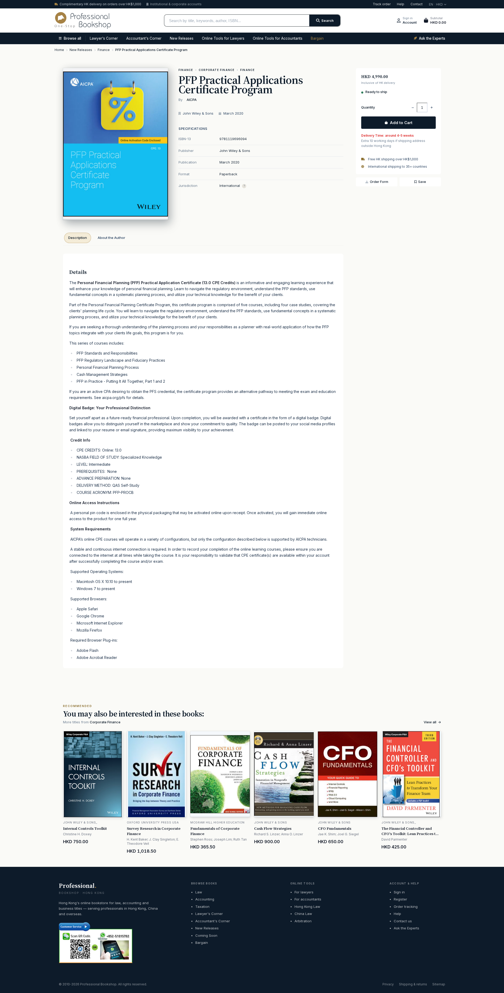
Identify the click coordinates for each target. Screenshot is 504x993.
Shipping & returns (413, 984)
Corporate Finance (216, 69)
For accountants (308, 899)
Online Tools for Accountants (277, 38)
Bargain (317, 38)
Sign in (399, 892)
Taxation (202, 906)
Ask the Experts (406, 928)
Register (400, 899)
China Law (303, 914)
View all (432, 722)
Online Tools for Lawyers (223, 38)
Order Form (379, 182)
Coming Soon (206, 935)
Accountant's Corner (143, 38)
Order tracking (406, 906)
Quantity (368, 107)
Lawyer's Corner (104, 38)
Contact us (403, 921)
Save (422, 182)
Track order (382, 4)
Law (198, 892)
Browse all (72, 38)
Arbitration (303, 921)
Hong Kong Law (307, 906)
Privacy (388, 984)
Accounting (204, 899)
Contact (417, 4)
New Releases (181, 38)
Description (77, 238)
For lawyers (304, 892)
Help (400, 4)
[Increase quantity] (431, 107)
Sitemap (438, 984)
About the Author (111, 238)
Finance (185, 69)
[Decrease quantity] (412, 107)
